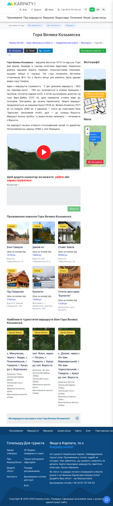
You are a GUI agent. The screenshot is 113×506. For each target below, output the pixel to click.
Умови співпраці (12, 452)
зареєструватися (19, 180)
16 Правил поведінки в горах (34, 452)
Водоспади (62, 17)
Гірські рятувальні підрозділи (34, 461)
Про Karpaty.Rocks (14, 461)
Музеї (87, 17)
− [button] (87, 133)
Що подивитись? (35, 25)
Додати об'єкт (11, 469)
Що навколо (96, 162)
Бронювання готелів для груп (35, 478)
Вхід (24, 9)
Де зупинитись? (53, 25)
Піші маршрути (32, 17)
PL (104, 9)
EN (98, 9)
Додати (37, 9)
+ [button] (87, 129)
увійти (59, 177)
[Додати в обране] (9, 55)
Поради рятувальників (32, 469)
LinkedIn (46, 50)
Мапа (50, 9)
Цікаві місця (99, 17)
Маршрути (70, 25)
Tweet (32, 50)
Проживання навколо (91, 50)
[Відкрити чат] (106, 499)
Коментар (13, 184)
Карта (78, 430)
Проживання (14, 17)
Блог (88, 430)
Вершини (48, 17)
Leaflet (103, 166)
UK (92, 9)
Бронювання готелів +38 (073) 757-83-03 (72, 482)
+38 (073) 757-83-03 (71, 9)
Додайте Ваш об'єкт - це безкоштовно (71, 478)
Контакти (12, 476)
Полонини (76, 17)
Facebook (16, 50)
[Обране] (85, 10)
